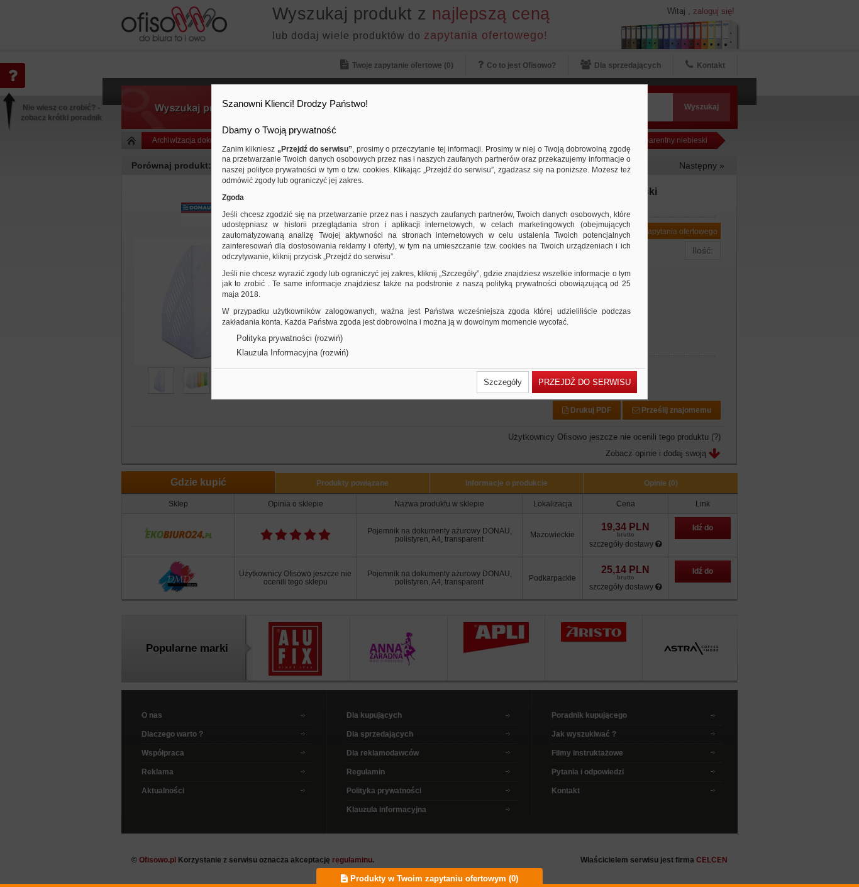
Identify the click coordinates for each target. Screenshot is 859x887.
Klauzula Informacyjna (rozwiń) (292, 353)
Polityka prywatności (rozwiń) (289, 338)
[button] (503, 382)
